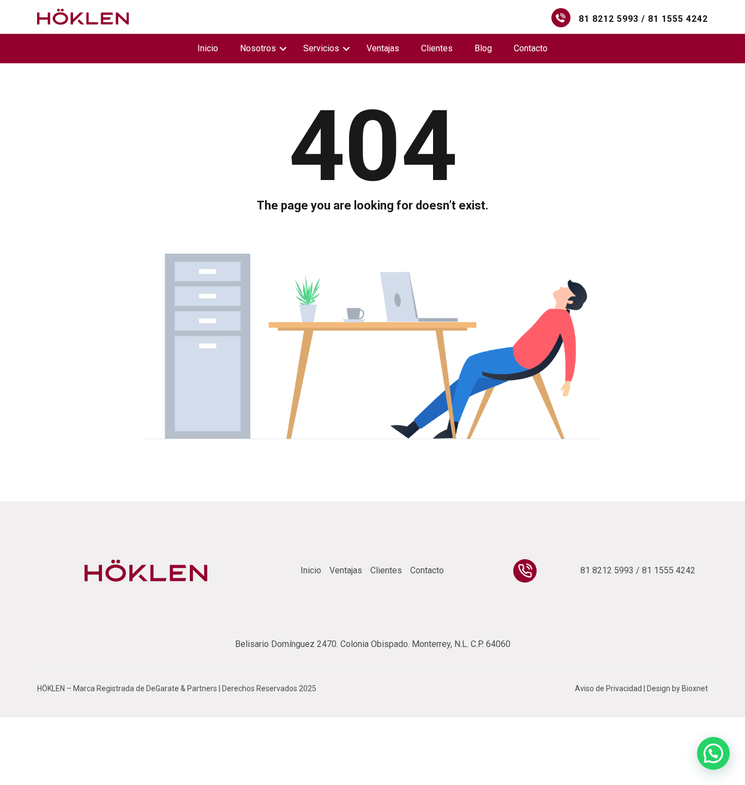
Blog (483, 48)
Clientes (437, 48)
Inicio (207, 48)
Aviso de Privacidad (608, 688)
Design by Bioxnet (677, 688)
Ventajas (383, 48)
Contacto (531, 48)
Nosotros (258, 48)
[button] (713, 753)
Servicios (321, 48)
